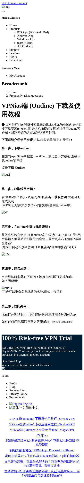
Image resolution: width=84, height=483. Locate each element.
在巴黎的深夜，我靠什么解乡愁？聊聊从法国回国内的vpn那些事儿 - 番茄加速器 (42, 463)
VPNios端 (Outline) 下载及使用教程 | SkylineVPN (42, 418)
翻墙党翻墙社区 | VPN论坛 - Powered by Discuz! (42, 450)
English (27, 404)
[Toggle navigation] (3, 11)
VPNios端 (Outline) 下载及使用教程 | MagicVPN (42, 430)
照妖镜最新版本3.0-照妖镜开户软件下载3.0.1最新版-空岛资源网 (42, 442)
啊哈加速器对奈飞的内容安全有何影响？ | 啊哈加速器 (42, 456)
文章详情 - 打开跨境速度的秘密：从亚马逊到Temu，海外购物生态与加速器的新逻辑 (42, 473)
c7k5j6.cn (42, 435)
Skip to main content (14, 3)
